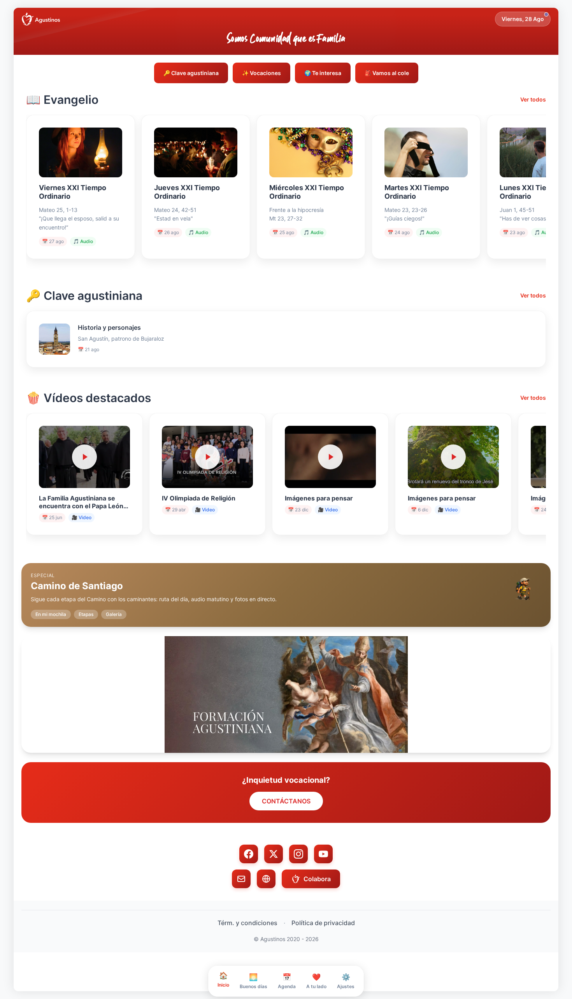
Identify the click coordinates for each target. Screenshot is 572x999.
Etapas (86, 614)
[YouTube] (323, 854)
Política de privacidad (323, 923)
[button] (286, 588)
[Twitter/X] (273, 854)
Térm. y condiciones (247, 923)
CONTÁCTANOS (286, 801)
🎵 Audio (83, 241)
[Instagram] (298, 854)
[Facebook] (248, 854)
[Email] (241, 879)
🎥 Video (81, 517)
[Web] (266, 879)
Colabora (317, 879)
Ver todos (533, 99)
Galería (114, 614)
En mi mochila (50, 614)
